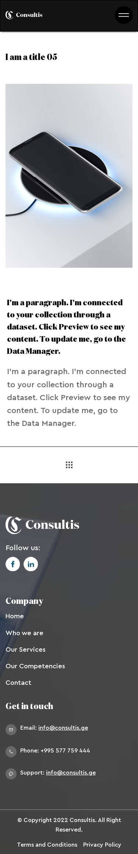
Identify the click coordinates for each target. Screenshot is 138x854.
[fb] (13, 564)
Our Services (26, 649)
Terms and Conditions (47, 845)
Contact (18, 682)
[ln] (31, 564)
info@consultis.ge (63, 728)
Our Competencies (35, 666)
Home (15, 616)
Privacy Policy (102, 845)
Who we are (24, 633)
